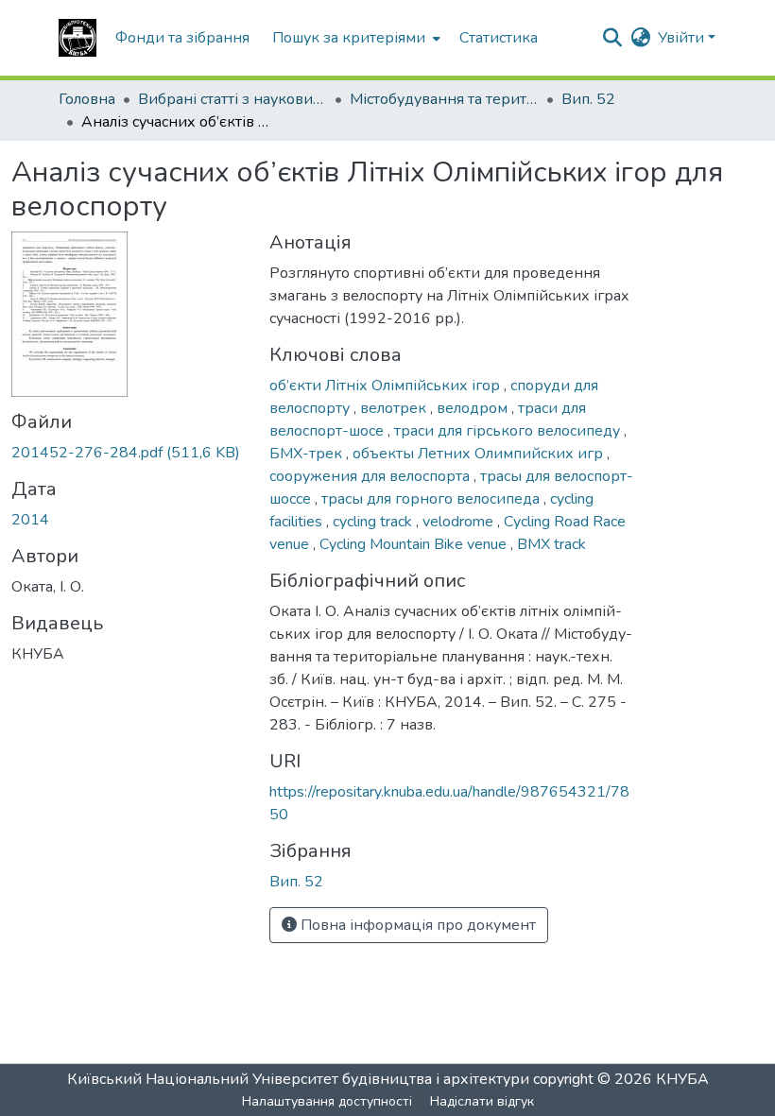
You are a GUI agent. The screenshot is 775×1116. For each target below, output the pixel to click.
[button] (77, 38)
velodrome (459, 521)
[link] (129, 452)
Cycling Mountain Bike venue (414, 544)
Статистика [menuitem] (498, 37)
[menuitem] (354, 38)
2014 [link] (30, 519)
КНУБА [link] (682, 1079)
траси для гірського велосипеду (509, 431)
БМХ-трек (307, 453)
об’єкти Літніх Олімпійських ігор (386, 385)
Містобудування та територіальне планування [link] (444, 99)
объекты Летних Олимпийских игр (480, 453)
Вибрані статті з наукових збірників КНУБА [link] (232, 99)
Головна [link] (87, 99)
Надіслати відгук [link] (482, 1101)
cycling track (374, 521)
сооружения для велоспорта (371, 476)
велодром (474, 408)
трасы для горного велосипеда (432, 499)
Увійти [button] (683, 37)
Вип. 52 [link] (588, 99)
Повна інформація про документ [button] (416, 925)
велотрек (395, 408)
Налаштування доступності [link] (327, 1101)
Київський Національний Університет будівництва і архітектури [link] (298, 1079)
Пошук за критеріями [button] (348, 37)
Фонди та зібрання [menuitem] (182, 37)
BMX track (551, 544)
